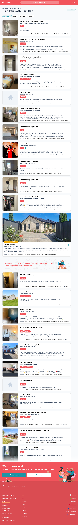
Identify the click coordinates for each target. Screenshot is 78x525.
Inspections (5, 517)
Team (23, 504)
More (30, 16)
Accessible (70, 10)
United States (72, 514)
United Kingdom (72, 511)
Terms (23, 507)
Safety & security (7, 513)
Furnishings (22, 16)
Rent (14, 16)
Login (73, 2)
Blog (23, 498)
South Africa (72, 508)
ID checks (5, 505)
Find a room (39, 475)
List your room (14, 475)
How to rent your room (9, 498)
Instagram (24, 516)
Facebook (24, 513)
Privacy (24, 510)
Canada (74, 495)
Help (23, 495)
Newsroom (24, 501)
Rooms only (6, 16)
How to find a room (8, 495)
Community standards (8, 520)
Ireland (74, 498)
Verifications (6, 502)
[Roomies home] (6, 2)
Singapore (73, 504)
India (74, 501)
